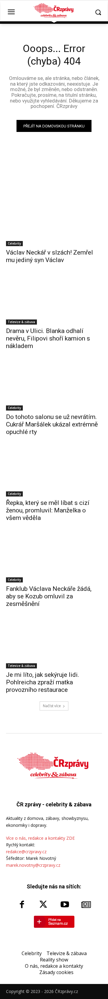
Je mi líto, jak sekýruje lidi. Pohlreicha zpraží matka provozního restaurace (42, 682)
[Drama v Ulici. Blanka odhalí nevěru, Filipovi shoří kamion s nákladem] (54, 300)
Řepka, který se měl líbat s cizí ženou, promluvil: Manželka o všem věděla (47, 510)
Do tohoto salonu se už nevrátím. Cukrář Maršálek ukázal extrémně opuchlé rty (52, 424)
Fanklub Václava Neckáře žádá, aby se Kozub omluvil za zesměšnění (49, 596)
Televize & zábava (21, 322)
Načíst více (52, 705)
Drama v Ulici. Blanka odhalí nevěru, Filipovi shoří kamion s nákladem (48, 338)
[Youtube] (65, 905)
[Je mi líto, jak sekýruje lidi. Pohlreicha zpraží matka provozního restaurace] (54, 644)
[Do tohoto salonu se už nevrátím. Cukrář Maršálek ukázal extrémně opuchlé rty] (54, 386)
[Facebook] (22, 905)
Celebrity (14, 243)
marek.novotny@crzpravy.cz (33, 865)
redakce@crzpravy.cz (26, 851)
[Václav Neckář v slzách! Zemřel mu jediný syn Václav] (54, 222)
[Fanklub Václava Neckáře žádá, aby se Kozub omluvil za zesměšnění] (54, 558)
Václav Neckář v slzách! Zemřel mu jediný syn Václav (49, 256)
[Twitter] (43, 905)
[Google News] (86, 905)
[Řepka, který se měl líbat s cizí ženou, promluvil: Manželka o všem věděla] (54, 472)
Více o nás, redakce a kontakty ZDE (40, 838)
